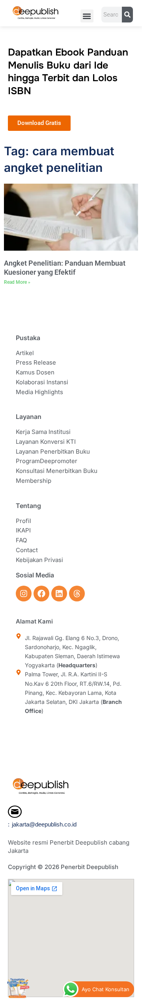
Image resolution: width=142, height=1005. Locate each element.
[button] (86, 15)
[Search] (127, 14)
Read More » (17, 282)
